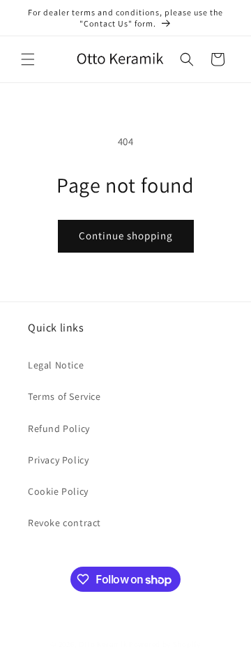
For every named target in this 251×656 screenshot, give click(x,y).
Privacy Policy (58, 460)
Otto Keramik (103, 644)
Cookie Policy (58, 491)
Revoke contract (64, 522)
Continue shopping (126, 235)
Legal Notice (56, 365)
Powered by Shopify (165, 644)
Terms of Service (64, 396)
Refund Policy (59, 428)
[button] (28, 59)
